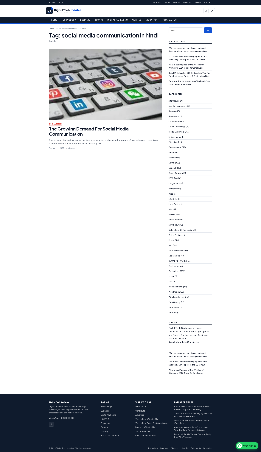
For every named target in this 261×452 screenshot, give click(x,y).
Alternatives (174, 101)
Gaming (172, 163)
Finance (172, 157)
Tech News (174, 266)
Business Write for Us (145, 427)
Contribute (140, 411)
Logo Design (174, 204)
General (172, 168)
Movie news (174, 225)
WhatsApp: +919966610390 (61, 418)
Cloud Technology (177, 126)
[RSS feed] (51, 424)
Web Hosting (174, 302)
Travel (171, 276)
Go (208, 30)
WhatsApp (207, 2)
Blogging (173, 111)
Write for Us (140, 406)
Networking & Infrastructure (181, 230)
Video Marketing (176, 287)
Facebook (157, 2)
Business (85, 20)
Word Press (174, 307)
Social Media (55, 124)
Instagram (187, 2)
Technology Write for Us (146, 419)
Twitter (167, 2)
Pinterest (176, 2)
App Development (177, 106)
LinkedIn (197, 2)
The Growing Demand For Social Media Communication (89, 131)
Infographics (174, 183)
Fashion (172, 152)
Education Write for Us (145, 435)
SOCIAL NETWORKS (178, 261)
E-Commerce (175, 137)
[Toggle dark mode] (212, 10)
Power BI (173, 240)
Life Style (173, 199)
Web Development (177, 297)
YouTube (173, 312)
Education (151, 20)
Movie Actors (175, 219)
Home (54, 20)
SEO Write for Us (143, 431)
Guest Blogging (176, 173)
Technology (68, 20)
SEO (170, 245)
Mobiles (136, 20)
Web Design (174, 292)
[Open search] (206, 10)
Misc (171, 209)
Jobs (171, 194)
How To (98, 20)
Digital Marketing (117, 20)
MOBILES (173, 214)
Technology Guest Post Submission (151, 423)
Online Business (176, 235)
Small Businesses (177, 250)
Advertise (139, 415)
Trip (170, 281)
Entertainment (175, 147)
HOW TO (173, 178)
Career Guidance (176, 121)
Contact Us (170, 20)
